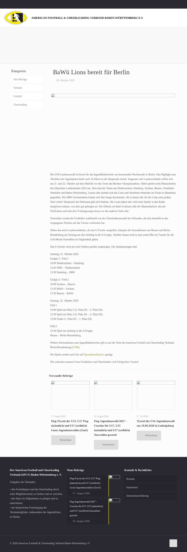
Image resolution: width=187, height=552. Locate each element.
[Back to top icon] (173, 543)
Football (17, 96)
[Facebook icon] (179, 4)
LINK (75, 347)
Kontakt (130, 479)
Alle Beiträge (20, 79)
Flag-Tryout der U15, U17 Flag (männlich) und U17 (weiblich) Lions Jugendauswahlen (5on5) (69, 426)
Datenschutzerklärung (137, 495)
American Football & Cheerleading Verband (87, 17)
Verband (17, 87)
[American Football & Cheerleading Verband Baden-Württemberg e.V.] (16, 18)
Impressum (132, 487)
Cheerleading (20, 104)
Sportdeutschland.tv (94, 354)
